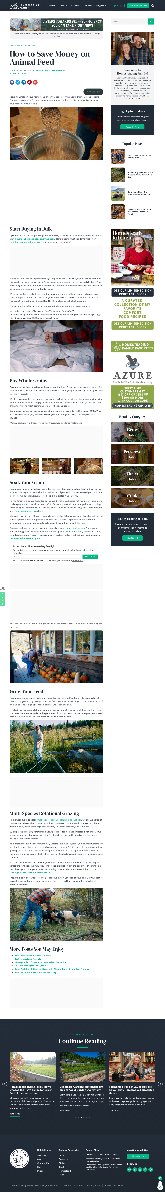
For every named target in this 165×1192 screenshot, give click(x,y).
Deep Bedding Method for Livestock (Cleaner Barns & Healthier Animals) (52, 969)
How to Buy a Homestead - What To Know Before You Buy (140, 174)
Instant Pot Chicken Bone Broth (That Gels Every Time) (139, 211)
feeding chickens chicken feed (30, 872)
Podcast (88, 5)
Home (52, 5)
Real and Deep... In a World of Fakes (101, 1155)
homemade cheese (76, 528)
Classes (75, 5)
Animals (25, 46)
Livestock (60, 70)
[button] (153, 5)
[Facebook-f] (135, 1169)
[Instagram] (140, 1169)
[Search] (151, 21)
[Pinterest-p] (145, 1169)
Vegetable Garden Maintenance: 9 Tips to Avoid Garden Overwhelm (81, 1088)
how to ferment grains (26, 511)
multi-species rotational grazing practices (59, 819)
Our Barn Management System (30, 965)
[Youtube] (129, 1169)
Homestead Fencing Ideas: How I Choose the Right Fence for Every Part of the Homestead (31, 1090)
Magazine (101, 5)
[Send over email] (2, 604)
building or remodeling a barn (25, 242)
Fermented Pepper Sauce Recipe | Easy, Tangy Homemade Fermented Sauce (131, 1090)
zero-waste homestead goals (25, 538)
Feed (33, 46)
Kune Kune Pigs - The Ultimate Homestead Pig (139, 193)
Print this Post (93, 91)
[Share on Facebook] (2, 594)
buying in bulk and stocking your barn (34, 239)
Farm (18, 46)
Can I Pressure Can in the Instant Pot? (139, 156)
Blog (62, 5)
